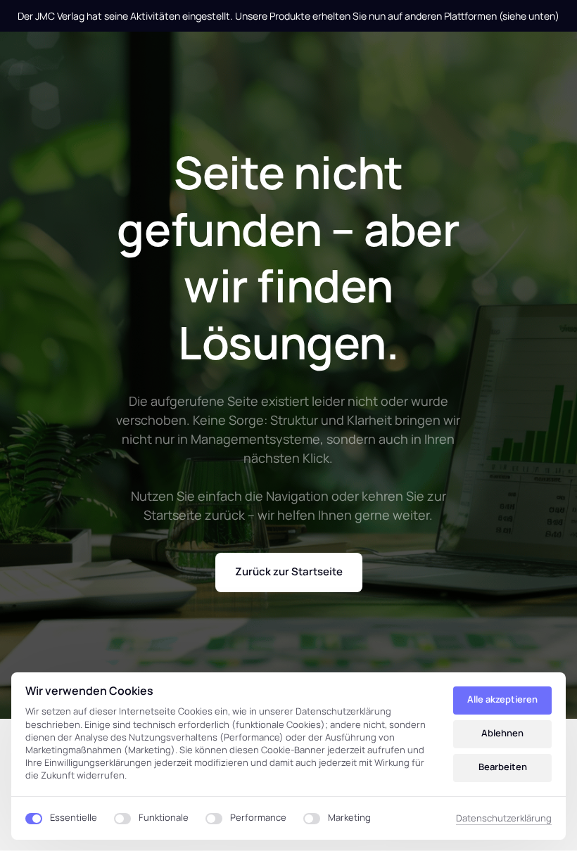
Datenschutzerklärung (504, 819)
